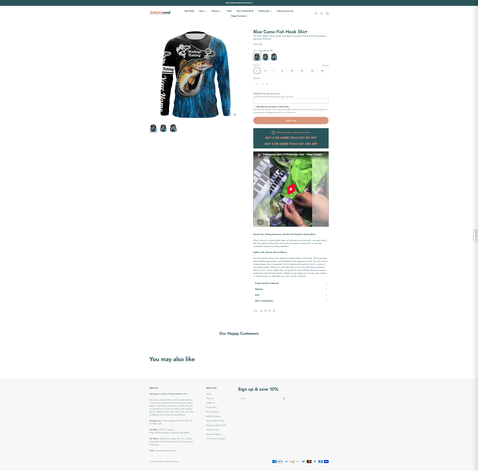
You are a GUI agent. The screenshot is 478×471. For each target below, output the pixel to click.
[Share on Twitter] (265, 311)
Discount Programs (213, 434)
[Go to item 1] (153, 128)
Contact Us (210, 402)
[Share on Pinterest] (270, 311)
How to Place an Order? (216, 438)
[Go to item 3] (173, 128)
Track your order (212, 429)
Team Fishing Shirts (245, 11)
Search (208, 393)
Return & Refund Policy (215, 420)
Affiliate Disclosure (213, 416)
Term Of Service (212, 411)
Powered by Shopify (171, 461)
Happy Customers (239, 16)
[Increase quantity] (267, 84)
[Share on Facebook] (261, 311)
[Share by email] (274, 311)
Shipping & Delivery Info (216, 425)
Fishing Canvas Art (285, 11)
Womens (215, 11)
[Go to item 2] (163, 128)
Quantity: (257, 78)
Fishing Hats (264, 11)
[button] (291, 283)
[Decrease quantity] (257, 84)
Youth (229, 11)
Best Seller (189, 11)
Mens (201, 11)
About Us (209, 398)
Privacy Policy (211, 407)
